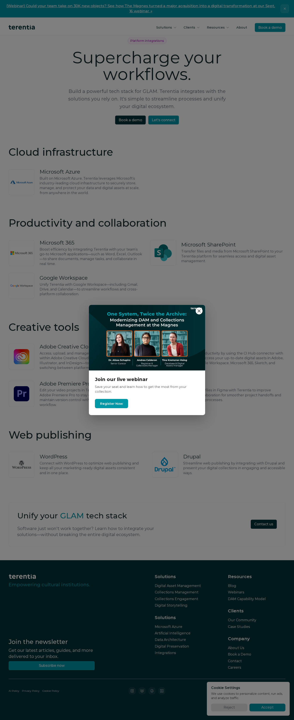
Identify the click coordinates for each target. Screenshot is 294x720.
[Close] (199, 310)
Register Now (111, 404)
